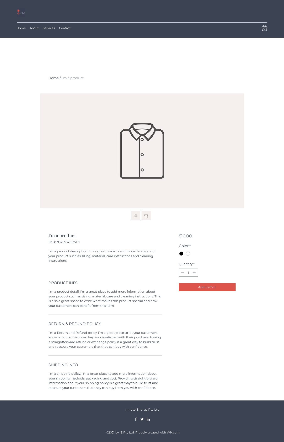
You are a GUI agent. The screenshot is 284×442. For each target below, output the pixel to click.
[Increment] (194, 272)
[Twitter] (142, 419)
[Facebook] (136, 419)
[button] (264, 28)
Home (53, 78)
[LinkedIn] (148, 419)
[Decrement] (182, 272)
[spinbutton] (188, 272)
